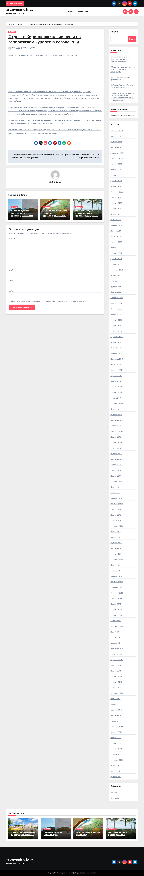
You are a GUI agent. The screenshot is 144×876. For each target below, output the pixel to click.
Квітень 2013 (115, 688)
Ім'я (11, 270)
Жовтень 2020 (116, 298)
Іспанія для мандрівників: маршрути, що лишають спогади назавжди (121, 59)
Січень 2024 (115, 136)
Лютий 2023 (115, 186)
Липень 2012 (115, 738)
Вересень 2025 (116, 131)
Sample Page (82, 11)
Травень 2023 (116, 181)
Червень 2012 (116, 743)
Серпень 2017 (116, 470)
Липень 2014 (115, 604)
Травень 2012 (116, 749)
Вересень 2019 (116, 370)
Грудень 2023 (116, 142)
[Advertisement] (55, 74)
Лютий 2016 (115, 532)
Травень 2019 (116, 392)
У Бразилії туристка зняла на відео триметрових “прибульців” (122, 69)
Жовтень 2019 (116, 365)
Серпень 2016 (116, 509)
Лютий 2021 (115, 275)
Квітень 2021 (115, 264)
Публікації (114, 798)
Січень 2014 (115, 638)
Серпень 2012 (116, 732)
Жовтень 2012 (116, 721)
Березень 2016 (116, 526)
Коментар (13, 238)
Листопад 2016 (116, 504)
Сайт (11, 291)
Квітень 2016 (115, 521)
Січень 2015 (115, 571)
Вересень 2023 (116, 159)
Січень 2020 (115, 348)
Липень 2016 (115, 515)
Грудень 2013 (116, 643)
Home (70, 11)
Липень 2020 (115, 314)
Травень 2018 (116, 443)
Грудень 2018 (116, 415)
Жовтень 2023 (116, 153)
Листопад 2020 (117, 292)
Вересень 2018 (116, 431)
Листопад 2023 (117, 147)
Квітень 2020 (116, 331)
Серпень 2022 (116, 198)
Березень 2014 (116, 626)
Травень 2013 (116, 682)
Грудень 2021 (116, 225)
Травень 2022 (116, 209)
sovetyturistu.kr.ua (19, 10)
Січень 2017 (115, 493)
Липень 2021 (115, 248)
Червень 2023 (116, 175)
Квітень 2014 (115, 621)
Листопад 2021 (116, 231)
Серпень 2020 (116, 309)
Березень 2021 (116, 270)
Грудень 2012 (116, 710)
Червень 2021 (116, 253)
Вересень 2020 (116, 303)
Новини (12, 32)
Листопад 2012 (116, 715)
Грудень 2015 (116, 543)
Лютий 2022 (115, 214)
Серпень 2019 (116, 376)
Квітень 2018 (115, 448)
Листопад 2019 (116, 359)
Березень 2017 (116, 482)
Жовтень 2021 (116, 236)
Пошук (114, 32)
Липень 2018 (115, 437)
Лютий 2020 (115, 342)
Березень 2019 (116, 404)
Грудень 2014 (116, 576)
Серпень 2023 (116, 164)
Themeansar (91, 873)
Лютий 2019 (115, 409)
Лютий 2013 (115, 699)
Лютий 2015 (115, 565)
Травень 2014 (116, 615)
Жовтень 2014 (116, 587)
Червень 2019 (116, 387)
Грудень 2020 (116, 287)
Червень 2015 (116, 554)
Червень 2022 (116, 203)
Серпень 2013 (116, 665)
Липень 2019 (115, 381)
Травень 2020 (116, 326)
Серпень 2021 (116, 242)
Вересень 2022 (116, 192)
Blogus (77, 873)
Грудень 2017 (116, 454)
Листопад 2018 (116, 420)
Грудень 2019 (116, 353)
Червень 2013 (116, 676)
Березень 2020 (116, 337)
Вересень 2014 (116, 593)
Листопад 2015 (116, 548)
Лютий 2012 (115, 766)
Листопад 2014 (116, 582)
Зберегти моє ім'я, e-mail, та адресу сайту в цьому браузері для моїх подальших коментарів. (49, 301)
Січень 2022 (115, 220)
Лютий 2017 (115, 487)
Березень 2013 (116, 693)
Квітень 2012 (115, 754)
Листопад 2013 (116, 649)
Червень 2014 (116, 610)
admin (18, 48)
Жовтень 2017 (116, 465)
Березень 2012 (116, 760)
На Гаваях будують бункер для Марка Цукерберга (84, 213)
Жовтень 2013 (116, 654)
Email (11, 280)
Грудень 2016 (116, 498)
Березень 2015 (116, 560)
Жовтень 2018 (116, 426)
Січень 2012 (115, 771)
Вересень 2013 (116, 660)
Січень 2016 (115, 537)
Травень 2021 (116, 259)
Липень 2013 (115, 671)
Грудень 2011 (115, 777)
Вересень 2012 (116, 727)
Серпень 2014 (116, 599)
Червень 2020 (116, 320)
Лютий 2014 (115, 632)
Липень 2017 (115, 476)
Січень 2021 (115, 281)
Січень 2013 (115, 704)
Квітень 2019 (115, 398)
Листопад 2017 (116, 459)
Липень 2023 (115, 170)
